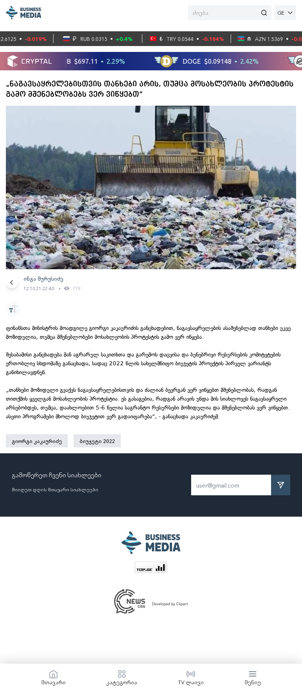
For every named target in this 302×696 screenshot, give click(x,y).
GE (280, 12)
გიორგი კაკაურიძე (37, 440)
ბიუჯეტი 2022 (97, 440)
